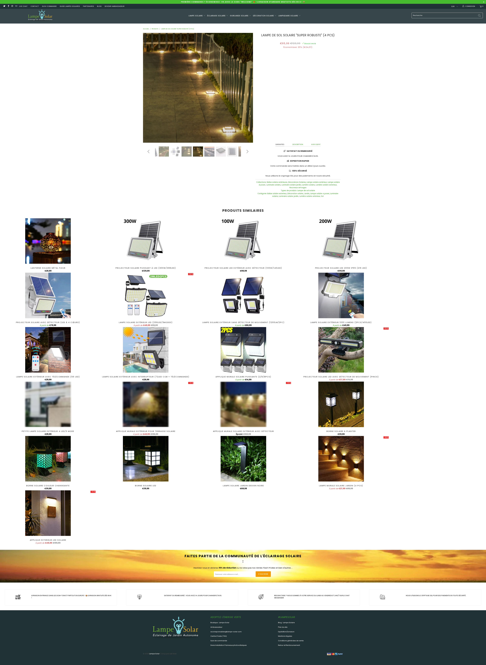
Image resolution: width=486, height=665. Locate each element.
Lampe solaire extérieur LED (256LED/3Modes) (146, 295)
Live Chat (23, 6)
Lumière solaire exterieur (326, 185)
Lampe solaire (196, 15)
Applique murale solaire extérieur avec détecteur (243, 404)
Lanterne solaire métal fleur (48, 241)
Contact (35, 6)
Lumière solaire (308, 185)
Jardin (306, 193)
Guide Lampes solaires (70, 6)
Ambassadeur (216, 627)
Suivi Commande (49, 6)
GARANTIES (279, 144)
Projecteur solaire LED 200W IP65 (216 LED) (341, 241)
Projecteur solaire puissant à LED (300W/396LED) (146, 241)
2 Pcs (301, 71)
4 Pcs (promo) (289, 71)
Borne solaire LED (146, 458)
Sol (322, 196)
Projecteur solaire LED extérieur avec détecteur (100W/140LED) (243, 241)
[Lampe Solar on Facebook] (8, 6)
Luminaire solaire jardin (291, 185)
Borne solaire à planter (341, 404)
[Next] (247, 88)
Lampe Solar (154, 653)
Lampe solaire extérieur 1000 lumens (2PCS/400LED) (341, 295)
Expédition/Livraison (286, 631)
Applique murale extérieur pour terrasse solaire (146, 404)
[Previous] (149, 88)
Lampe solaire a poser (319, 193)
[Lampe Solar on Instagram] (12, 6)
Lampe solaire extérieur (317, 182)
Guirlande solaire (239, 15)
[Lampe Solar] (40, 16)
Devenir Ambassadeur (115, 6)
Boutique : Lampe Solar (219, 622)
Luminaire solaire (273, 185)
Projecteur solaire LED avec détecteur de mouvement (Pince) (341, 350)
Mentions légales (285, 636)
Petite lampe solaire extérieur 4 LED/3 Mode (48, 404)
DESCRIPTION (297, 144)
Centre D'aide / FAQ (218, 636)
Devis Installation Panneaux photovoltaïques (228, 645)
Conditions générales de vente (291, 640)
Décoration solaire (264, 15)
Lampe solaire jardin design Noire (243, 458)
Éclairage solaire (216, 15)
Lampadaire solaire (288, 15)
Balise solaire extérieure (277, 182)
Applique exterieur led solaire (48, 513)
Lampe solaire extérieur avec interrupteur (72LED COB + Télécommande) (146, 350)
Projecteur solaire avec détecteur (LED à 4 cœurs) (48, 295)
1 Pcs (309, 71)
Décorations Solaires (297, 182)
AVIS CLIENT (315, 144)
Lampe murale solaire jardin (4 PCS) (341, 458)
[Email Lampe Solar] (16, 6)
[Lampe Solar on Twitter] (4, 6)
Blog (99, 6)
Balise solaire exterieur (277, 193)
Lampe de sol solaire (306, 190)
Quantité (297, 78)
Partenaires (88, 6)
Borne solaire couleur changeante (48, 458)
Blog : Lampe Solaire (286, 622)
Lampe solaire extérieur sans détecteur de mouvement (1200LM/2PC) (243, 295)
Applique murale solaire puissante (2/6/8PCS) (243, 350)
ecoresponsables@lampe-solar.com (226, 631)
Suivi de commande (218, 640)
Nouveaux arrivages (297, 187)
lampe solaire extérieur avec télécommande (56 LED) (48, 350)
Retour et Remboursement (289, 645)
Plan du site (282, 627)
